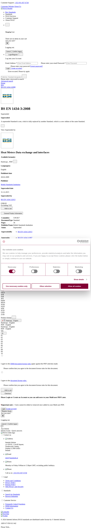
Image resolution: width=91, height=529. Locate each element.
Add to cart (8, 208)
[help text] (3, 125)
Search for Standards (12, 494)
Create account (11, 409)
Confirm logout (17, 51)
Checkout (7, 393)
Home (3, 83)
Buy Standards (10, 12)
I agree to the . (14, 381)
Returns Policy (10, 485)
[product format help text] (14, 317)
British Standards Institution (10, 185)
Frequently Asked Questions (15, 504)
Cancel (8, 51)
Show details (79, 279)
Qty (2, 331)
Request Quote (6, 411)
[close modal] (7, 43)
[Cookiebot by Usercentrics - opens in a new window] (78, 241)
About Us (17, 6)
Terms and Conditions (13, 481)
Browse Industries (11, 496)
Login (8, 68)
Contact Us (9, 508)
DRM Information (11, 506)
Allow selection (45, 286)
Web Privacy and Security (14, 487)
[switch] (34, 271)
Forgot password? (36, 66)
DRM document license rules (20, 364)
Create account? (16, 68)
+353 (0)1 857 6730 (22, 3)
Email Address (31, 63)
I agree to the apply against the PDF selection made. (29, 364)
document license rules (18, 381)
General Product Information (13, 213)
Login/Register (13, 54)
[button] (11, 320)
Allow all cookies (74, 286)
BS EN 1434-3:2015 (8, 200)
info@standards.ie (11, 458)
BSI (2, 85)
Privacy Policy (10, 483)
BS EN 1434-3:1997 (25, 238)
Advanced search (7, 81)
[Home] (6, 8)
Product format (6, 318)
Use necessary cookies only (16, 286)
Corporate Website (7, 6)
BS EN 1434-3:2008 (8, 87)
